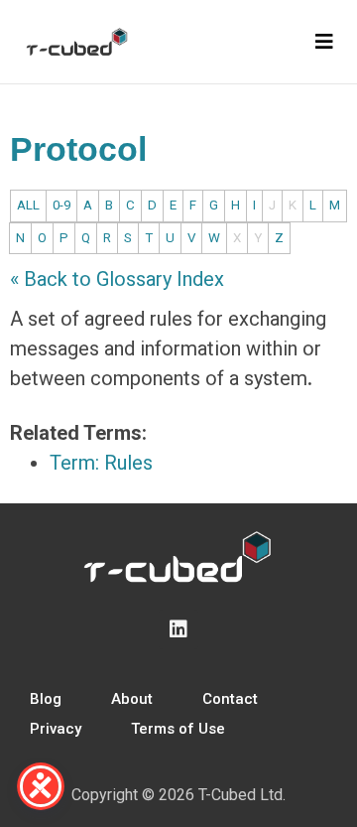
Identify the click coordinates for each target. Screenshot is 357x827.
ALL (28, 205)
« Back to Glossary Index (117, 279)
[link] (171, 319)
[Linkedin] (178, 629)
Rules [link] (128, 463)
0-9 (61, 205)
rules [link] (171, 319)
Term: (101, 463)
